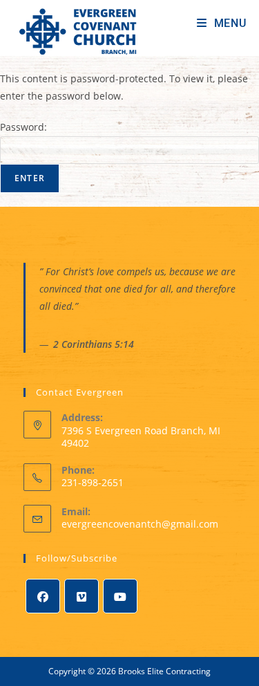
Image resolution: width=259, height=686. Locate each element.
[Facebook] (43, 596)
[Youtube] (120, 596)
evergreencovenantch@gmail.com (139, 523)
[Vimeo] (81, 596)
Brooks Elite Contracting (164, 671)
